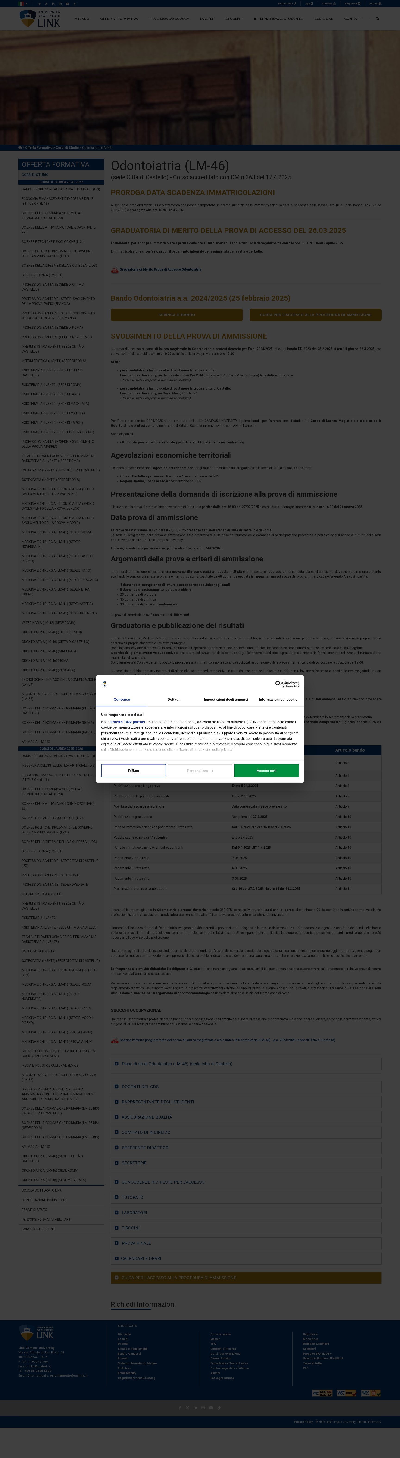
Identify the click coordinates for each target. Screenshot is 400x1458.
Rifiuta (133, 770)
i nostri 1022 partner (128, 722)
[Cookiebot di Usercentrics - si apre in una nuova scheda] (279, 684)
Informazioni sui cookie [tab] (278, 699)
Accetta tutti (266, 770)
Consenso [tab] (122, 699)
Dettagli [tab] (174, 699)
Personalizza (197, 770)
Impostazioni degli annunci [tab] (226, 699)
